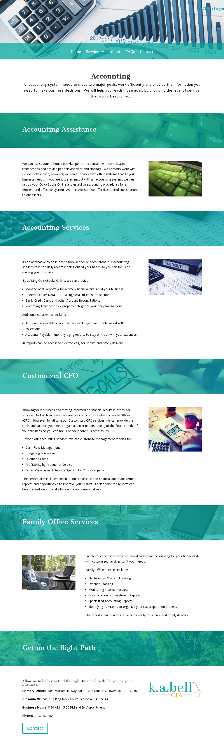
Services (93, 52)
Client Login (213, 9)
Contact (147, 52)
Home (76, 52)
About (115, 52)
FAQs (130, 52)
